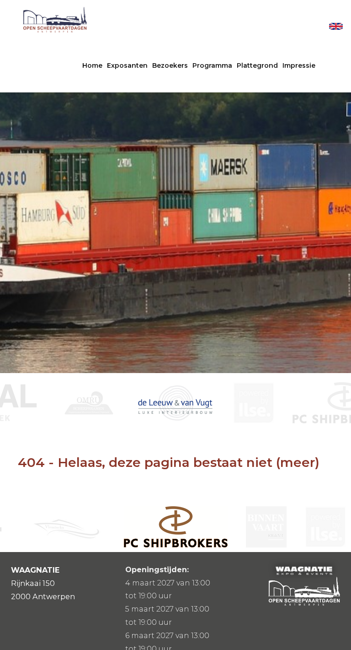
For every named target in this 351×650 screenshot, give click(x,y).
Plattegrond (257, 65)
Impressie (298, 65)
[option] (97, 402)
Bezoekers (170, 65)
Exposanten (127, 65)
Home (92, 65)
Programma (212, 65)
